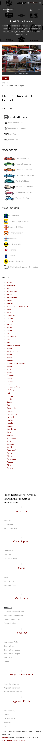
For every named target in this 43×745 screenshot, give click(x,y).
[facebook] (22, 3)
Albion (9, 282)
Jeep (9, 369)
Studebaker (11, 438)
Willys (9, 465)
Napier (9, 402)
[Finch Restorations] (8, 10)
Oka (8, 405)
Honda (9, 357)
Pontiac (10, 420)
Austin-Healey (12, 297)
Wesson (10, 462)
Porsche (10, 423)
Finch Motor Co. (13, 336)
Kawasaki (10, 375)
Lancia (9, 378)
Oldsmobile (11, 408)
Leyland (10, 381)
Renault (10, 426)
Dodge (9, 327)
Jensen (9, 372)
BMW (9, 309)
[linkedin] (34, 3)
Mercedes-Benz (13, 387)
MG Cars (10, 390)
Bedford (10, 300)
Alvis (8, 288)
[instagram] (28, 3)
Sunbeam (10, 444)
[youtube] (40, 3)
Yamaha (10, 468)
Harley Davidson (13, 345)
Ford (8, 339)
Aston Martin (12, 291)
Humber (10, 360)
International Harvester (16, 363)
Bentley (10, 303)
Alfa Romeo (11, 285)
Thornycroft (11, 450)
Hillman (9, 348)
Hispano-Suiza (12, 351)
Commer (10, 321)
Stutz (9, 441)
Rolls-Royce (11, 429)
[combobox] (31, 10)
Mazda (9, 384)
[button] (39, 10)
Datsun (9, 324)
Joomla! (5, 737)
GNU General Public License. (13, 740)
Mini (8, 393)
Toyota (9, 453)
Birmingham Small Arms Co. (18, 306)
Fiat (5, 78)
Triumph (10, 456)
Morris (9, 399)
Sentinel (10, 435)
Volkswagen (11, 459)
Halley (9, 342)
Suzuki (9, 447)
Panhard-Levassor (14, 414)
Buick (9, 312)
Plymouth (10, 417)
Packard (10, 411)
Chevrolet (11, 315)
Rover (9, 432)
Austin (9, 294)
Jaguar (9, 366)
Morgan (10, 396)
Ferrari (9, 330)
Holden (9, 354)
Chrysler (10, 318)
